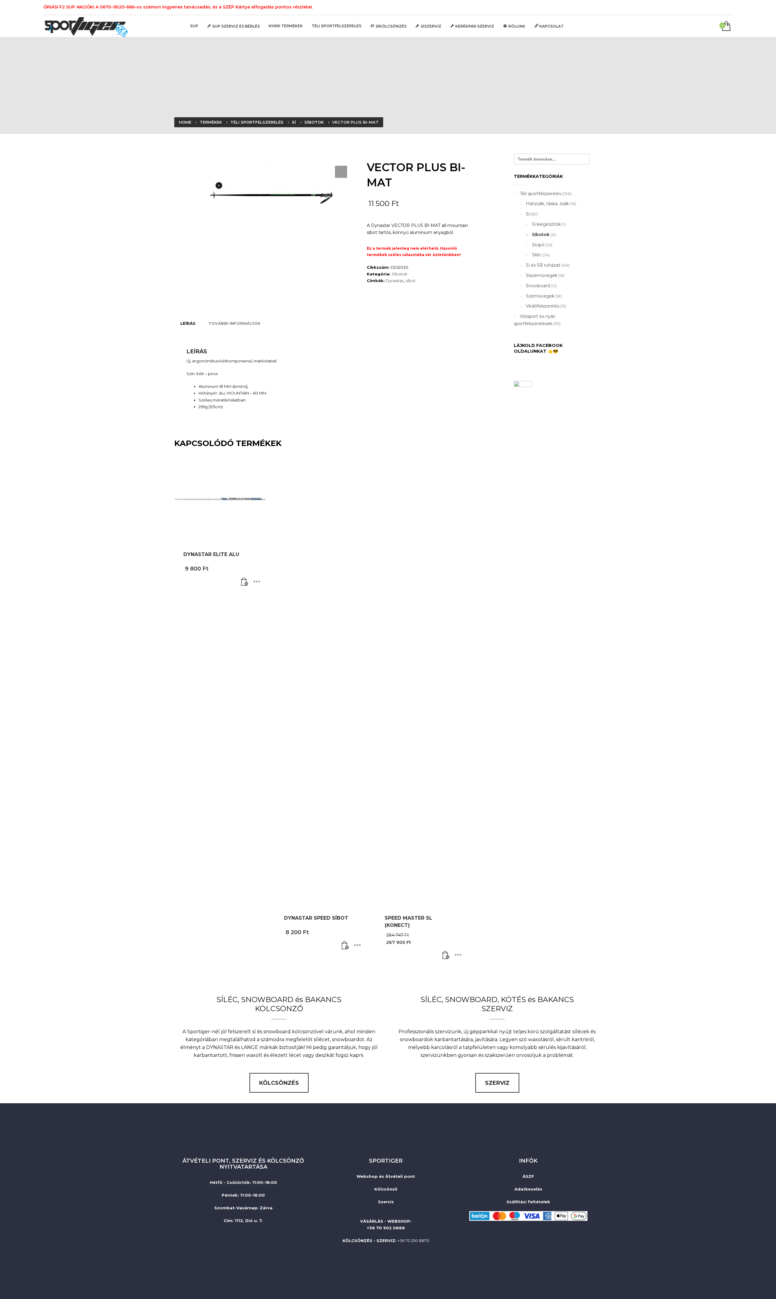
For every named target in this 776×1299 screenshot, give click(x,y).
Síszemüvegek (541, 275)
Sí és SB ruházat (543, 265)
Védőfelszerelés (542, 306)
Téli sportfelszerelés (540, 193)
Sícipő (538, 245)
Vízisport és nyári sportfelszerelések (534, 320)
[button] (341, 172)
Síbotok (399, 273)
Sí (528, 214)
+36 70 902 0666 (386, 1227)
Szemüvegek (540, 296)
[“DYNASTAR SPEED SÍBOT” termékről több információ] (345, 945)
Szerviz (386, 1201)
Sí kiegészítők (546, 224)
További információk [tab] (234, 323)
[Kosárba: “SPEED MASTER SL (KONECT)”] (446, 955)
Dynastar (394, 280)
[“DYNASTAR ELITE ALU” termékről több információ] (245, 582)
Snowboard (538, 285)
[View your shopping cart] (726, 27)
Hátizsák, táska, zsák (547, 203)
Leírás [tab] (188, 323)
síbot (411, 280)
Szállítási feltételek (528, 1201)
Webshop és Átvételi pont (385, 1176)
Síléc (537, 255)
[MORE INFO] (257, 582)
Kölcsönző (385, 1189)
